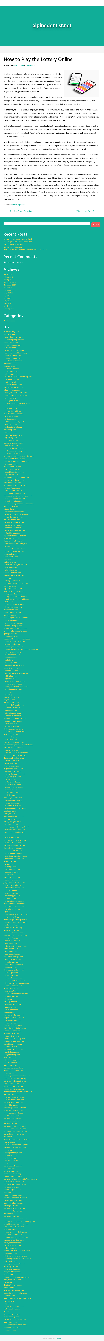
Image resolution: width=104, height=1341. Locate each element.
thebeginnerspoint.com (13, 729)
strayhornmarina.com (12, 766)
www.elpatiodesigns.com (14, 1208)
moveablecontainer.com (14, 472)
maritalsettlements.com (14, 901)
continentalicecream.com (14, 774)
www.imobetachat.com (13, 1049)
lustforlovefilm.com (12, 792)
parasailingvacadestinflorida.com (17, 1258)
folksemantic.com (11, 556)
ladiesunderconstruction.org (15, 485)
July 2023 (7, 295)
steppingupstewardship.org (15, 1147)
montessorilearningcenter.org (16, 1237)
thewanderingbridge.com (14, 845)
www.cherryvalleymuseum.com (16, 477)
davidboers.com (10, 1046)
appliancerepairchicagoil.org (16, 395)
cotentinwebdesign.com (14, 480)
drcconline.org (10, 967)
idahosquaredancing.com (14, 551)
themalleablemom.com (13, 848)
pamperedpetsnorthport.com (16, 583)
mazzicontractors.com (13, 1195)
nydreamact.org (10, 408)
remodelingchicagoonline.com (16, 1139)
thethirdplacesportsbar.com (15, 1197)
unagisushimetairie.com (13, 411)
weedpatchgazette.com (14, 575)
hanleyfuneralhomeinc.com (15, 594)
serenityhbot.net (11, 1065)
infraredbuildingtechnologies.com (18, 496)
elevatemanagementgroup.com (17, 1277)
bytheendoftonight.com (14, 705)
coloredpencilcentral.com (14, 530)
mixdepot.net (9, 1168)
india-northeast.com (12, 519)
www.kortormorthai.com (14, 1099)
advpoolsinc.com (11, 975)
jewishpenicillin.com (12, 644)
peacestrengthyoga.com (14, 1089)
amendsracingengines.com (14, 1097)
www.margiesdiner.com (13, 1121)
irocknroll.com (10, 546)
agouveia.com (9, 1295)
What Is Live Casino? (85, 211)
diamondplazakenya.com (14, 1226)
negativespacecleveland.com (16, 914)
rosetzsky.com (10, 811)
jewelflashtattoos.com (13, 413)
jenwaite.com (9, 1274)
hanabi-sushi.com (11, 1158)
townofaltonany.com (13, 909)
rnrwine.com (9, 1287)
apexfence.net (10, 1330)
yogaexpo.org (9, 678)
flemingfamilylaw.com (13, 1285)
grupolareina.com (11, 474)
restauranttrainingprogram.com (17, 639)
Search (6, 220)
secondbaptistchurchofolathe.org (18, 1298)
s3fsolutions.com (11, 509)
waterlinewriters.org (12, 1031)
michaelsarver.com (11, 620)
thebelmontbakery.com (13, 387)
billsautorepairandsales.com (15, 1232)
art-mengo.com (10, 866)
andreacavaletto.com (13, 684)
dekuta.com (9, 1163)
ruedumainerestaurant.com (15, 808)
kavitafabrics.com (11, 938)
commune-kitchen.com (13, 787)
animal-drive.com (11, 1009)
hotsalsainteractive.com (14, 350)
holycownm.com (10, 943)
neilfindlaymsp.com (12, 962)
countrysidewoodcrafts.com (16, 392)
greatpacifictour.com (13, 951)
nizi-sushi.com (9, 864)
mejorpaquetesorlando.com (15, 596)
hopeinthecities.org (12, 707)
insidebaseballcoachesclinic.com (17, 1250)
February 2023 (9, 308)
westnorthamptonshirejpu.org (16, 461)
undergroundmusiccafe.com (15, 1324)
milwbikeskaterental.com (14, 903)
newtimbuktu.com (11, 368)
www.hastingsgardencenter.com (17, 1184)
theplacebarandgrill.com (14, 970)
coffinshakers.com (11, 837)
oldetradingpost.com (12, 482)
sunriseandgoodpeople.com (15, 919)
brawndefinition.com (12, 771)
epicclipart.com (10, 424)
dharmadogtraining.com (14, 1306)
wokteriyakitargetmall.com (15, 628)
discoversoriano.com (12, 726)
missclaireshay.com (11, 331)
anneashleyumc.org (12, 1105)
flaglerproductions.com (13, 768)
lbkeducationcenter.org (14, 665)
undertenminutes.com (13, 361)
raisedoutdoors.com (12, 538)
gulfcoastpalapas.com (13, 1025)
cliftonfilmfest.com (12, 533)
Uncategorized (18, 204)
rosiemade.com (10, 586)
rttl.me (6, 1311)
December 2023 (10, 282)
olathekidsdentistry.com (14, 591)
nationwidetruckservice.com (16, 946)
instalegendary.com (12, 400)
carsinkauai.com (10, 1253)
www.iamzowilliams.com (14, 1181)
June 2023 (7, 298)
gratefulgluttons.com (13, 710)
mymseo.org (9, 1301)
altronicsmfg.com (11, 371)
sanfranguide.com (11, 734)
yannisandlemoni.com (12, 572)
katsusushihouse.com (12, 803)
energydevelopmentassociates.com (19, 504)
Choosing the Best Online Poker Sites (18, 241)
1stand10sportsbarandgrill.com (16, 599)
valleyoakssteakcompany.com (16, 983)
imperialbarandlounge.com (15, 535)
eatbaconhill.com (11, 374)
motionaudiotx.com (12, 1309)
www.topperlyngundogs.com (16, 1081)
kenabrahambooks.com (13, 784)
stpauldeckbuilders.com (13, 1110)
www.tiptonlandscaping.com (16, 1144)
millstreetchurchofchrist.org (15, 1256)
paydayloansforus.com (13, 384)
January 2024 (8, 279)
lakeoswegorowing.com (14, 1290)
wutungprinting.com (12, 898)
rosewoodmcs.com (12, 1171)
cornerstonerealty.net (13, 1176)
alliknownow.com (11, 750)
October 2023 (9, 287)
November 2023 (10, 285)
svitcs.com (8, 999)
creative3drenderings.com (14, 1038)
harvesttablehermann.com (14, 498)
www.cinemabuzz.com (13, 1166)
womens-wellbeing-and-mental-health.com (22, 649)
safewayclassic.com (12, 390)
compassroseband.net (13, 1004)
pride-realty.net (10, 1261)
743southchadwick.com (13, 517)
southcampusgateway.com (15, 451)
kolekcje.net (9, 660)
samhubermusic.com (12, 1327)
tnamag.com (9, 1012)
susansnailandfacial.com (13, 1070)
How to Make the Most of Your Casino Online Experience (25, 249)
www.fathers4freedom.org (15, 1078)
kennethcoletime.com (13, 850)
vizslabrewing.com (11, 567)
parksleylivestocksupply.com (16, 686)
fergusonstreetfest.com (14, 1240)
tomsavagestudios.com (13, 647)
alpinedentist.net (11, 440)
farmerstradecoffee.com (14, 1041)
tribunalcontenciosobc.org (15, 755)
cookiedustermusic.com (14, 933)
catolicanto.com (11, 662)
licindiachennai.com (12, 342)
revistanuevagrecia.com (13, 816)
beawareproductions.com (14, 829)
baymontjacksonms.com (14, 906)
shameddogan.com (11, 1033)
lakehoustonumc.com (13, 1057)
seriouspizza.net (10, 1001)
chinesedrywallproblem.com (15, 922)
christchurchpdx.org (12, 782)
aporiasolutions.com (12, 1020)
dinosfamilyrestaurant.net (14, 493)
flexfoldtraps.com (11, 1094)
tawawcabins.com (11, 554)
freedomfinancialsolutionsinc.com (18, 1091)
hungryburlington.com (13, 853)
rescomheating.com (12, 1314)
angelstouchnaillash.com (14, 604)
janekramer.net (10, 861)
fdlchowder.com (10, 1123)
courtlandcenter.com (12, 959)
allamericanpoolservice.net (15, 641)
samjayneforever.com (13, 1242)
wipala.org (8, 694)
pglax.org (7, 911)
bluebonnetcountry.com (14, 421)
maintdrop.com (10, 429)
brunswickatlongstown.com (15, 856)
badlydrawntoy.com (12, 1054)
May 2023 (7, 300)
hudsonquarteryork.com (14, 1211)
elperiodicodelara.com (13, 337)
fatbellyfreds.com (11, 1205)
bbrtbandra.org (10, 419)
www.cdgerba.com (11, 1216)
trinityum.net (9, 1192)
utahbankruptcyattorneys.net (16, 543)
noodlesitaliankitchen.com (15, 406)
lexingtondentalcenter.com (15, 631)
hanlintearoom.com (12, 1269)
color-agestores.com (12, 692)
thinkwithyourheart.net (13, 541)
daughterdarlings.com (13, 345)
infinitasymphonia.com (13, 797)
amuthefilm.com (10, 790)
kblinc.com (8, 578)
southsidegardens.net (13, 1189)
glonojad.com (9, 813)
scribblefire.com (10, 676)
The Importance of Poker (13, 244)
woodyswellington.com (13, 1203)
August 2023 (8, 293)
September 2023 (10, 290)
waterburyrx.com (11, 972)
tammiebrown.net (11, 872)
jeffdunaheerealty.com (13, 1086)
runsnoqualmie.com (12, 1115)
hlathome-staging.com (13, 625)
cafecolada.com (10, 723)
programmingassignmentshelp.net (18, 376)
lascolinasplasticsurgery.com (15, 1131)
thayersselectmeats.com (14, 1017)
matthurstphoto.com (12, 1245)
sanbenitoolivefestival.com (15, 718)
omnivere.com (9, 363)
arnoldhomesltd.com (12, 527)
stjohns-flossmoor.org (13, 927)
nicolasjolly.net (10, 795)
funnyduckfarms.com (12, 1272)
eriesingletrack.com (12, 580)
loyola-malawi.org (11, 697)
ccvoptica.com (10, 1150)
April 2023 (7, 303)
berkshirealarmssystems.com (15, 564)
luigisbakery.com (11, 1155)
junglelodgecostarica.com (14, 882)
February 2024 (9, 277)
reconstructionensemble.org (15, 935)
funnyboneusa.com (11, 930)
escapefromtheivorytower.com (17, 514)
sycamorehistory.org (12, 1174)
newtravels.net (10, 382)
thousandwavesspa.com (13, 956)
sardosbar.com (10, 559)
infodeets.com (10, 347)
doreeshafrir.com (11, 824)
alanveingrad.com (11, 893)
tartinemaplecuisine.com (14, 858)
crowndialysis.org (11, 636)
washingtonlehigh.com (13, 1152)
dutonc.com (9, 874)
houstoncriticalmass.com (14, 742)
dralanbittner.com (11, 570)
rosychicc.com (9, 699)
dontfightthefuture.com (14, 525)
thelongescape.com (12, 877)
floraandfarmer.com (12, 506)
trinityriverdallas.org (12, 668)
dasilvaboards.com (11, 760)
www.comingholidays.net (14, 731)
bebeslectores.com (12, 488)
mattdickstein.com (11, 1052)
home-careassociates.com (14, 681)
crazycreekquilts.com (12, 776)
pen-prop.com (9, 1073)
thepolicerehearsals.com (14, 747)
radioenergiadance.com (13, 443)
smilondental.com (11, 609)
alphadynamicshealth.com (14, 1264)
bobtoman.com (10, 432)
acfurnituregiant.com (12, 358)
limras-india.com (10, 334)
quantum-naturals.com (13, 1234)
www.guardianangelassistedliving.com (19, 1221)
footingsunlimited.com (13, 1113)
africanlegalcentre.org (13, 800)
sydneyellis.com (10, 633)
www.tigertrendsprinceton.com (17, 1076)
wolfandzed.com (11, 1160)
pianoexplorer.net (11, 1187)
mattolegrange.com (12, 880)
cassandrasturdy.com (12, 715)
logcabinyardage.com (13, 1044)
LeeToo (58, 1338)
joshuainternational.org (13, 1068)
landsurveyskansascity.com (15, 1107)
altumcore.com (10, 1007)
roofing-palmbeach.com (14, 522)
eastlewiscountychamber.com (16, 752)
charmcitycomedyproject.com (16, 827)
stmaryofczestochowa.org (15, 840)
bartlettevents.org (11, 469)
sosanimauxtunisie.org (13, 435)
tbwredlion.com (10, 1229)
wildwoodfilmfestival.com (15, 459)
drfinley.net (8, 1282)
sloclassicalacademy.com (14, 758)
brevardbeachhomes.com (14, 511)
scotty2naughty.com (12, 821)
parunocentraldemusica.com (15, 1219)
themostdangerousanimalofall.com (18, 745)
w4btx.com (8, 602)
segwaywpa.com (11, 1023)
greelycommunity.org (13, 805)
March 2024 (8, 274)
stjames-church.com (12, 819)
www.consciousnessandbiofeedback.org (20, 1179)
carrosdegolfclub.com (13, 501)
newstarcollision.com (12, 612)
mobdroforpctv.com (12, 713)
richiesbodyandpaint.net (14, 339)
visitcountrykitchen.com (14, 888)
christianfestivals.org (12, 885)
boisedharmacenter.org (13, 689)
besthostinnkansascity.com (15, 1319)
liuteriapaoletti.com (12, 917)
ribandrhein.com (10, 657)
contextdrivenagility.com (14, 832)
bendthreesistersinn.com (14, 925)
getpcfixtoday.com (12, 416)
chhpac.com (9, 1303)
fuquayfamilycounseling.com (15, 1293)
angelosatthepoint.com (14, 978)
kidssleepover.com (11, 379)
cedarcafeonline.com (12, 355)
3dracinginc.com (10, 739)
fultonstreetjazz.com (12, 466)
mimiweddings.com (12, 1317)
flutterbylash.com (11, 1266)
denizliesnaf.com (11, 991)
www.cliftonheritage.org (14, 1134)
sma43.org (8, 1136)
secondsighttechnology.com (16, 617)
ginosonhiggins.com (12, 895)
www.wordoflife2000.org (14, 549)
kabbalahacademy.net (13, 607)
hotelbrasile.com (11, 464)
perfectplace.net (11, 670)
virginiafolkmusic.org (12, 652)
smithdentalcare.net (12, 1322)
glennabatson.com (11, 763)
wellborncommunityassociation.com (19, 456)
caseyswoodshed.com (13, 986)
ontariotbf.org (10, 398)
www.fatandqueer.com (13, 1102)
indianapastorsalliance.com (15, 980)
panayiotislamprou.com (13, 448)
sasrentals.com (10, 615)
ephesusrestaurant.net (13, 1200)
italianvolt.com (10, 562)
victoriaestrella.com (12, 954)
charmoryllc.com (10, 737)
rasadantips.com (10, 366)
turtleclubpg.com (11, 948)
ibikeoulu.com (9, 835)
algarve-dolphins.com (13, 890)
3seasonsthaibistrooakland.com (17, 673)
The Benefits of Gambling (21, 211)
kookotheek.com (11, 445)
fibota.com (8, 1213)
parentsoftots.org (11, 1036)
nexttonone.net (10, 1062)
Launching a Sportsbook (13, 247)
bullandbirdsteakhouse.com (15, 1129)
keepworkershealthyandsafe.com (17, 403)
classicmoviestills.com (13, 721)
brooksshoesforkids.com (14, 1015)
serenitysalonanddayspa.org (15, 353)
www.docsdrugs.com (12, 1118)
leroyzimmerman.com (13, 1279)
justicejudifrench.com (13, 842)
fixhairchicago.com (12, 988)
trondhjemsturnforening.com (16, 1224)
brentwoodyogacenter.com (15, 1142)
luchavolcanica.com (12, 940)
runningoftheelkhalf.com (14, 1083)
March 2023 (8, 306)
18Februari (31, 65)
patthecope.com (11, 996)
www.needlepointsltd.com (15, 1126)
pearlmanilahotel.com (13, 427)
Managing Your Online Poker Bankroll (18, 239)
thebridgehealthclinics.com (15, 1028)
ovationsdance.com (12, 654)
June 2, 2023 (18, 65)
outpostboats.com (11, 702)
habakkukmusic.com (12, 1060)
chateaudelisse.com (12, 453)
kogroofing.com (10, 437)
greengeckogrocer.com (13, 623)
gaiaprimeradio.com (12, 869)
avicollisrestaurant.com (13, 964)
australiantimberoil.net (13, 490)
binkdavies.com (10, 779)
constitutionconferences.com (16, 993)
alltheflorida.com (11, 1248)
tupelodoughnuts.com (13, 588)
